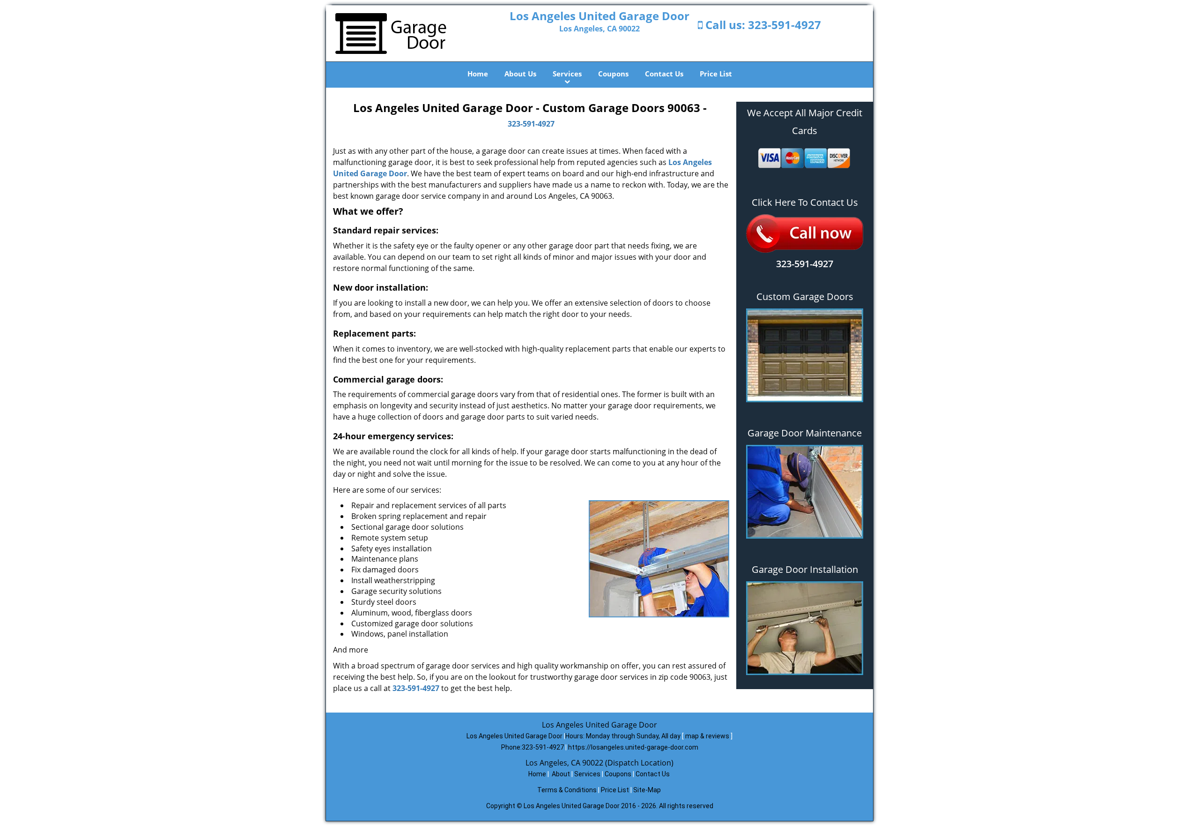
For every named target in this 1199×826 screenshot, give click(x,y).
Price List (716, 73)
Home (477, 73)
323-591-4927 (784, 24)
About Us (520, 73)
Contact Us (664, 73)
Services (567, 73)
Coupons (613, 73)
